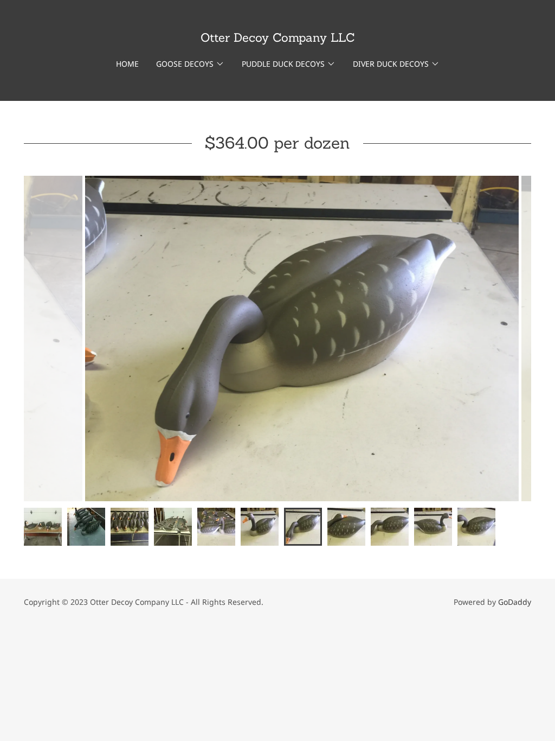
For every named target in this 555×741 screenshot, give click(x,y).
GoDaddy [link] (514, 602)
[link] (278, 38)
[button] (190, 64)
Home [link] (127, 64)
